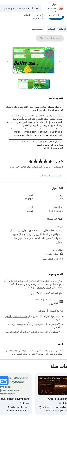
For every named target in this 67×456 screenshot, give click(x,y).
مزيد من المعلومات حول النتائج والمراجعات (30, 166)
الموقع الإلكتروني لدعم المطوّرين (28, 353)
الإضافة (62, 28)
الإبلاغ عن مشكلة (55, 218)
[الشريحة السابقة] (59, 60)
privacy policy (44, 287)
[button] (33, 60)
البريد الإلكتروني (51, 259)
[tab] (54, 15)
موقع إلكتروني (52, 253)
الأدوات (51, 28)
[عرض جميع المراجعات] (50, 176)
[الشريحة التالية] (7, 60)
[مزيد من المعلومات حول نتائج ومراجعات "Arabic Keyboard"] (60, 403)
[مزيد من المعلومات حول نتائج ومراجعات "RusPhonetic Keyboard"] (20, 403)
